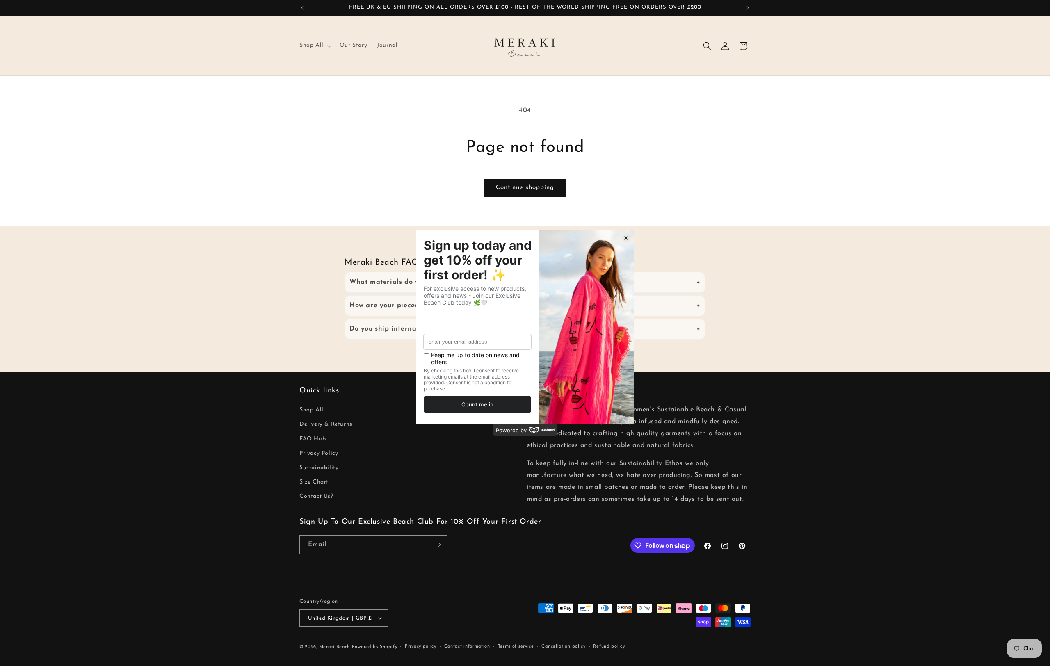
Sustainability (318, 468)
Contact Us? (316, 496)
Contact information (467, 646)
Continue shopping (525, 188)
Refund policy (609, 646)
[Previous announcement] (302, 8)
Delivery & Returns (325, 424)
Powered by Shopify (374, 647)
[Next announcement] (748, 8)
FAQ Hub (312, 439)
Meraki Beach (334, 647)
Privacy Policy (318, 453)
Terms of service (516, 646)
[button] (314, 45)
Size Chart (314, 482)
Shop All (311, 410)
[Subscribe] (438, 544)
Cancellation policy (563, 646)
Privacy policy (420, 646)
